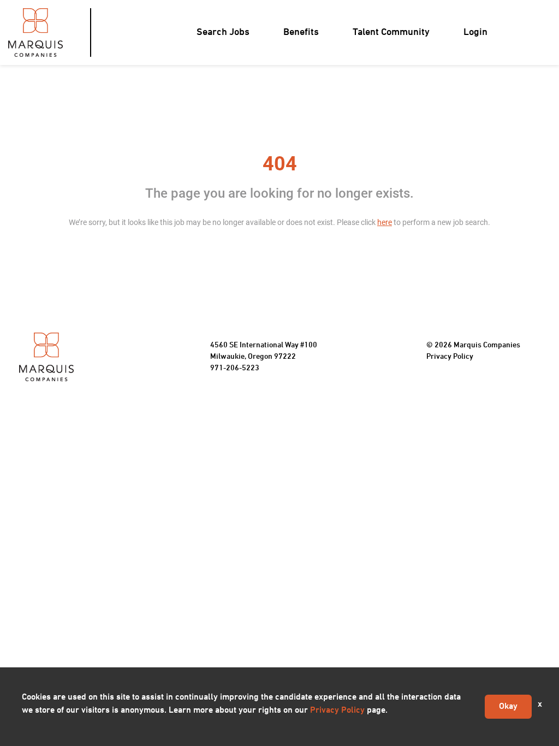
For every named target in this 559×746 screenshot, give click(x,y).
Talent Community (391, 32)
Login (475, 32)
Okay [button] (508, 706)
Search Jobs (223, 32)
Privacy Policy (449, 357)
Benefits (301, 32)
